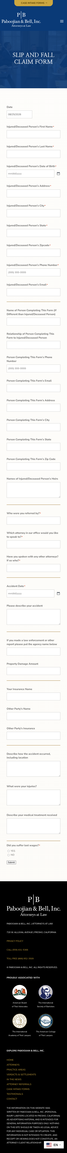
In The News (14, 1079)
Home (10, 1060)
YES (13, 851)
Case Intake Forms (32, 3)
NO (12, 854)
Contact (12, 1099)
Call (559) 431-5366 (17, 949)
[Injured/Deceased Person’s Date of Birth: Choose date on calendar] (58, 174)
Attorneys (13, 1065)
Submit (11, 862)
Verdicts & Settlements (21, 1075)
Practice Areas (16, 1070)
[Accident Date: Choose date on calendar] (58, 594)
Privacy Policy (15, 941)
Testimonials (15, 1094)
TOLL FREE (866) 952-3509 (20, 958)
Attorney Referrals (19, 1084)
